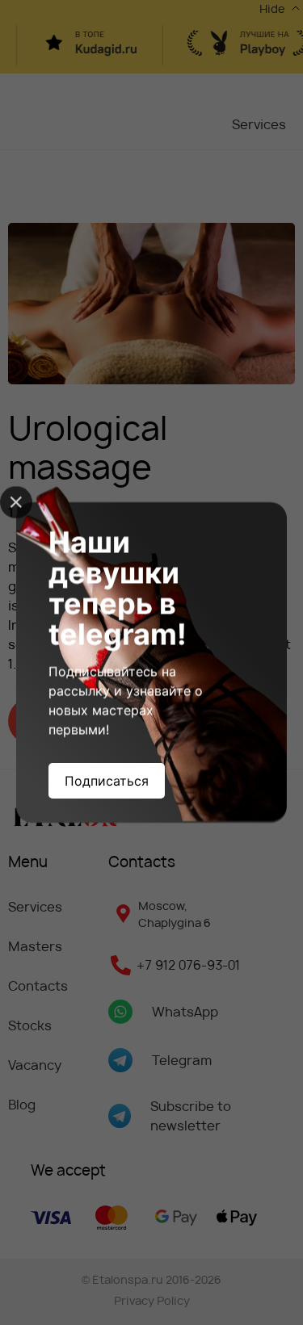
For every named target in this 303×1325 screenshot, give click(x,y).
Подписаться (107, 781)
